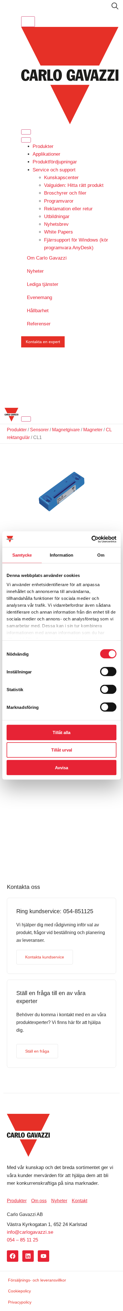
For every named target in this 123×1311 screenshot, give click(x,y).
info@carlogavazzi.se (30, 1232)
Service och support (54, 170)
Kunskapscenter (61, 177)
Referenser (39, 324)
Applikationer (46, 154)
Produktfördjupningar (55, 162)
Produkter (43, 146)
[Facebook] (12, 1256)
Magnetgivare (66, 429)
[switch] (108, 671)
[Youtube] (43, 1256)
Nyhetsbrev (56, 224)
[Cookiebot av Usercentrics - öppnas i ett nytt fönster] (91, 539)
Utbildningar (57, 216)
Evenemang (39, 297)
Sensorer (39, 429)
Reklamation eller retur (68, 208)
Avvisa (61, 767)
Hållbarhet (38, 310)
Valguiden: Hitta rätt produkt (74, 185)
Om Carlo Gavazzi (47, 258)
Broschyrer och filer (65, 193)
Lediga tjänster (42, 284)
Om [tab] (100, 555)
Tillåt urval (61, 750)
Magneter (92, 429)
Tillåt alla (61, 732)
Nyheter (35, 271)
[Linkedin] (28, 1256)
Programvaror (59, 201)
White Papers (58, 232)
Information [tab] (61, 555)
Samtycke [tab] (22, 555)
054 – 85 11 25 (22, 1240)
